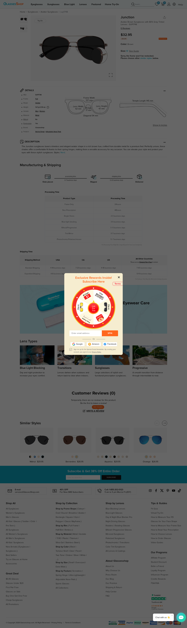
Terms (118, 284)
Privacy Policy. (96, 352)
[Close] (118, 277)
